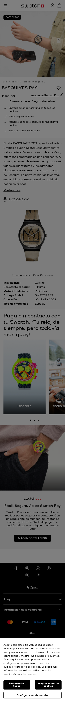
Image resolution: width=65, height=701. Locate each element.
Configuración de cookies (32, 695)
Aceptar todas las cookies (48, 684)
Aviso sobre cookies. (25, 674)
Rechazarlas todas (16, 684)
